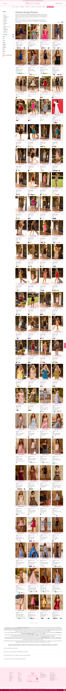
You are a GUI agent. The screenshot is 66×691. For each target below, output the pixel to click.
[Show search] (55, 3)
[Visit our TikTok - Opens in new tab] (31, 681)
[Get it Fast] (6, 34)
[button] (58, 3)
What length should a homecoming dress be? (15, 659)
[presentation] (13, 34)
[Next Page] (37, 623)
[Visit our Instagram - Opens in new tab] (27, 681)
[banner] (33, 3)
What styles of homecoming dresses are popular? (16, 651)
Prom (10, 674)
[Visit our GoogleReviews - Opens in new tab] (34, 681)
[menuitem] (5, 3)
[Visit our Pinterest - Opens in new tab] (37, 681)
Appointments (20, 674)
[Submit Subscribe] (37, 678)
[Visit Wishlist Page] (56, 3)
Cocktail (10, 675)
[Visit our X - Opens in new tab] (32, 681)
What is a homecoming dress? (11, 648)
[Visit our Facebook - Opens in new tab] (29, 681)
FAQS (18, 675)
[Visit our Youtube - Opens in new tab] (36, 681)
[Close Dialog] (1, 690)
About (19, 676)
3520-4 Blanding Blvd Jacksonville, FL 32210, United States (53, 675)
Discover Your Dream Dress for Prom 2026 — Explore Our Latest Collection (33, 0)
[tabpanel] (17, 48)
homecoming (11, 676)
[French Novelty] (32, 674)
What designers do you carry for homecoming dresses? (17, 655)
